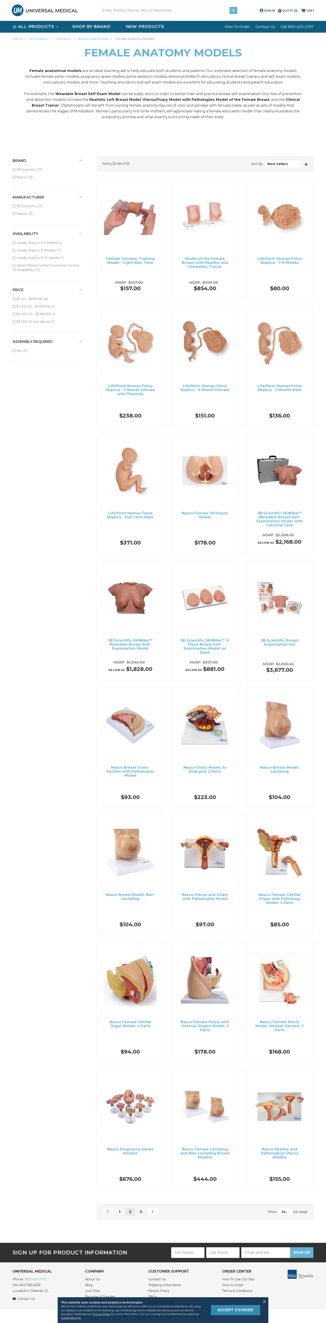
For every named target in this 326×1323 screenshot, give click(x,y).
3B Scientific (32, 169)
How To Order (237, 27)
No (24, 350)
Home (18, 39)
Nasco (27, 177)
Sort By (257, 164)
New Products (145, 26)
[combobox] (168, 10)
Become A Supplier (100, 1297)
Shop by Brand (91, 26)
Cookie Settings (71, 1317)
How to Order (233, 1285)
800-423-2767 (36, 1279)
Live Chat (92, 1291)
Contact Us (265, 27)
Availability (25, 234)
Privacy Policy (101, 1314)
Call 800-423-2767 (297, 27)
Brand (19, 161)
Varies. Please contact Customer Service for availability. (46, 267)
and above (38, 321)
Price (18, 290)
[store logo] (45, 10)
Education (63, 39)
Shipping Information (164, 1285)
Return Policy (158, 1291)
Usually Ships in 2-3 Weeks (42, 243)
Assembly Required (33, 342)
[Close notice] (263, 1302)
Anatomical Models (93, 39)
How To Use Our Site (238, 1279)
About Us (92, 1279)
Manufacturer (28, 197)
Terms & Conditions (237, 1291)
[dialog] (163, 1310)
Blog (88, 1285)
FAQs (152, 1297)
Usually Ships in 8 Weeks (41, 250)
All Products (39, 39)
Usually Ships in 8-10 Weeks (43, 258)
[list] (163, 27)
